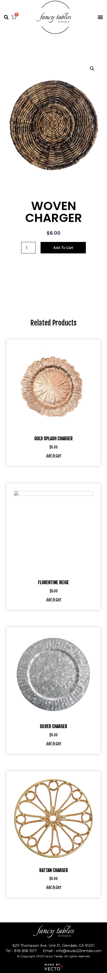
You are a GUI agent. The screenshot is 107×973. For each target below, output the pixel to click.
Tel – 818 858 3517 (21, 951)
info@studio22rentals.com (79, 951)
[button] (6, 17)
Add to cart (63, 247)
